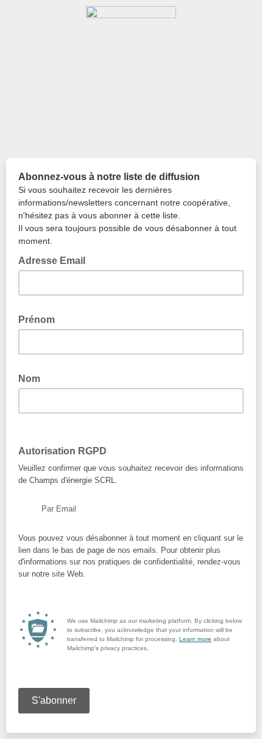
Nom (33, 377)
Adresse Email (55, 259)
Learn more (195, 639)
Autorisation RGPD (66, 450)
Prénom (40, 318)
